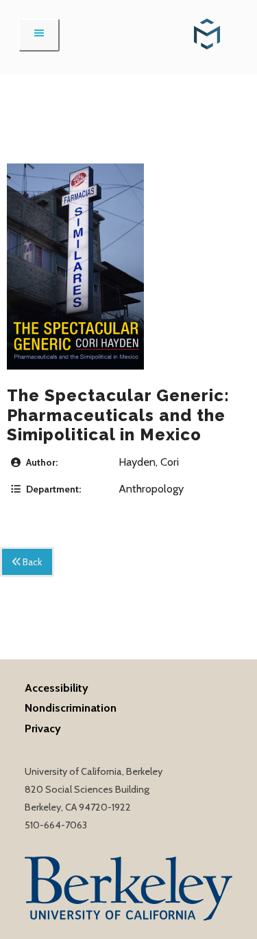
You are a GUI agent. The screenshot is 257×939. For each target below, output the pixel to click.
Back (31, 562)
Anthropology (151, 488)
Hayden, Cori (149, 461)
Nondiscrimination (71, 707)
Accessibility (56, 687)
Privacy (43, 728)
